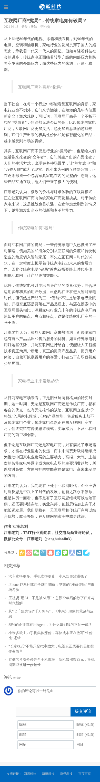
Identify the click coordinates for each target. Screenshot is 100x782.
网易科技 (30, 774)
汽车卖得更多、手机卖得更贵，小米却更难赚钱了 (47, 576)
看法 (34, 27)
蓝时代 (50, 7)
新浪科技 (48, 774)
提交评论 (83, 711)
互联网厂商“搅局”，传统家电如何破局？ (45, 20)
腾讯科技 (66, 774)
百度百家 (84, 774)
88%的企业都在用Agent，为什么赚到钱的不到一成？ (50, 625)
